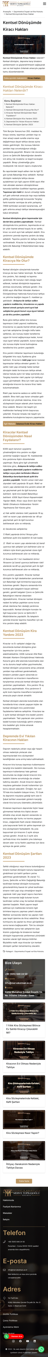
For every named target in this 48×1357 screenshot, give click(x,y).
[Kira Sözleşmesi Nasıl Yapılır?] (24, 1112)
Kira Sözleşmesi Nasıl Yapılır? (22, 1132)
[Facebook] (20, 1341)
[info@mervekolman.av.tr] (5, 1270)
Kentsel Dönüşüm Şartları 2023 (19, 124)
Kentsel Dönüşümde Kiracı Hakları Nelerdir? (20, 105)
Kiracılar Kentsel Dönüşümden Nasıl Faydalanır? (21, 114)
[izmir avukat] (16, 3)
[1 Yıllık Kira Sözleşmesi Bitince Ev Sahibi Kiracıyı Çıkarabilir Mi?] (24, 1004)
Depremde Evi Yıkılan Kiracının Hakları (22, 121)
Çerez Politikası (10, 1320)
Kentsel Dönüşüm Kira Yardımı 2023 (21, 119)
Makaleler (7, 1213)
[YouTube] (27, 1341)
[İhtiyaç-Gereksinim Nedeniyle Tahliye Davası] (24, 1143)
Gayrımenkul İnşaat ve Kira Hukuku (29, 951)
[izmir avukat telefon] (6, 1336)
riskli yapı (26, 360)
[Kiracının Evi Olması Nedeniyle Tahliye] (24, 1042)
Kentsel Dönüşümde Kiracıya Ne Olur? (22, 110)
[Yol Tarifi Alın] (5, 1298)
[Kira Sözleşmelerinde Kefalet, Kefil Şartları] (24, 1077)
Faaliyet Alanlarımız (12, 1206)
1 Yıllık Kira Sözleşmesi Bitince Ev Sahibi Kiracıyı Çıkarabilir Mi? (23, 1029)
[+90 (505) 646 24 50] (5, 1242)
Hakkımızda (8, 1200)
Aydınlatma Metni (11, 1327)
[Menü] (44, 4)
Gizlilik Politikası (10, 1314)
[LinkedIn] (35, 1341)
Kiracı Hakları (34, 78)
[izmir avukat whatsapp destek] (41, 1349)
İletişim (6, 1219)
